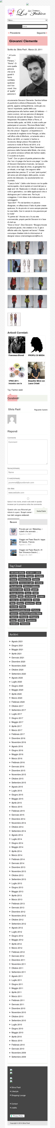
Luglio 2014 (17, 839)
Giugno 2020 (17, 685)
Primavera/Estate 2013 (20, 610)
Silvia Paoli (22, 49)
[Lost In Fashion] (27, 16)
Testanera (25, 623)
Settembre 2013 (19, 879)
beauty (21, 576)
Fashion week (17, 389)
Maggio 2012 (17, 939)
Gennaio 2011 (18, 1004)
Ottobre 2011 (17, 968)
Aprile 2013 (17, 895)
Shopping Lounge (18, 1095)
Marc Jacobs (26, 599)
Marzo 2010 (17, 1040)
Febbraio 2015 (18, 810)
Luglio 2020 (17, 681)
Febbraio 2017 (18, 734)
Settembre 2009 (19, 1056)
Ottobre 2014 (17, 826)
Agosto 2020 (17, 677)
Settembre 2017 (19, 709)
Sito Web (10, 488)
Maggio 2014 (17, 847)
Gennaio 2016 (18, 766)
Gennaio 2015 (18, 814)
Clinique (14, 582)
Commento (11, 437)
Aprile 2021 (17, 653)
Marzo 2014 (17, 855)
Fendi (27, 589)
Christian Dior (24, 579)
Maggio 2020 (17, 689)
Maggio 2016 (17, 754)
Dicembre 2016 (18, 738)
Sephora (14, 616)
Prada (22, 606)
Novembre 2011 (19, 964)
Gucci (28, 593)
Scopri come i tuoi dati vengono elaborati (19, 513)
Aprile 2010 (17, 1036)
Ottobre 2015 (17, 778)
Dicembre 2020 (18, 661)
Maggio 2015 (17, 798)
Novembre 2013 (19, 871)
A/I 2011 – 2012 (33, 572)
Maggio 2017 (17, 722)
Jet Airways (30, 596)
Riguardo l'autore (41, 409)
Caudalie (39, 576)
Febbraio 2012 (18, 951)
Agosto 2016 (17, 746)
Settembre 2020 (19, 673)
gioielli (34, 589)
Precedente (15, 32)
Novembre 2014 (19, 822)
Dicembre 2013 (18, 867)
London (41, 596)
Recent (13, 522)
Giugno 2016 (17, 750)
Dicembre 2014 (18, 818)
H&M (35, 593)
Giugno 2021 (17, 645)
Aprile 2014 (17, 851)
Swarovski (31, 620)
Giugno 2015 (17, 794)
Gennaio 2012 (18, 955)
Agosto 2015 (17, 786)
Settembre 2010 (19, 1020)
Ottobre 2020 (17, 669)
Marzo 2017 (17, 730)
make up (14, 599)
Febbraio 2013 (18, 903)
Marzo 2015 (17, 806)
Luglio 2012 (17, 931)
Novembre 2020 (19, 665)
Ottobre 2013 (17, 875)
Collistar (39, 582)
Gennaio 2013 (18, 907)
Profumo (35, 610)
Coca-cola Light (26, 582)
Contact (14, 1103)
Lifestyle (14, 1091)
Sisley (13, 620)
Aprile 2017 (17, 726)
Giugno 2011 (17, 984)
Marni (36, 599)
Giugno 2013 (17, 887)
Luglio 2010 (17, 1024)
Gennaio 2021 (18, 657)
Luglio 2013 (17, 883)
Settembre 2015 (19, 782)
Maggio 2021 (17, 649)
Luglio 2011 (17, 980)
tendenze (14, 623)
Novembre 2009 (19, 1052)
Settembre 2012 (19, 923)
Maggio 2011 (17, 988)
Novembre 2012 (19, 915)
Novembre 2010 (19, 1012)
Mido (13, 603)
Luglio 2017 (17, 713)
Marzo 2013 (17, 899)
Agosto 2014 (17, 834)
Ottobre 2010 (17, 1016)
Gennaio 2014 (18, 863)
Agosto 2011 (17, 976)
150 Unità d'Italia (17, 572)
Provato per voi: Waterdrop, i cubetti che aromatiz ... (30, 530)
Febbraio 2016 (18, 762)
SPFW (21, 620)
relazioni (14, 613)
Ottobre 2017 (17, 706)
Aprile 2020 (17, 693)
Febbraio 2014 (18, 859)
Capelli (30, 576)
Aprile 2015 (17, 802)
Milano (20, 603)
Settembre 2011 (19, 972)
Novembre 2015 (19, 774)
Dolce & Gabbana (31, 586)
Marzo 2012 (17, 947)
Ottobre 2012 (17, 919)
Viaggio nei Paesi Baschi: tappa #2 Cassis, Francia (32, 540)
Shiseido (23, 616)
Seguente (41, 32)
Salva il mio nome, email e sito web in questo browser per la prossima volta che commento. (24, 503)
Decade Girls (16, 586)
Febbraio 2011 (18, 1000)
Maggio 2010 (17, 1032)
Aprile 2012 (17, 943)
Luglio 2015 (17, 790)
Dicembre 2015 (18, 770)
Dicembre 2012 (18, 911)
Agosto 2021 (17, 641)
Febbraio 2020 (18, 701)
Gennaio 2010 (18, 1048)
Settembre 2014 (19, 830)
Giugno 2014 (17, 843)
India (21, 596)
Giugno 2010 (17, 1028)
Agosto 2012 (17, 927)
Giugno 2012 (17, 935)
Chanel (13, 579)
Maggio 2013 (17, 891)
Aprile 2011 (17, 992)
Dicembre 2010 (18, 1008)
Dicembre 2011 (18, 959)
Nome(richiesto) (13, 468)
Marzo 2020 (17, 697)
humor (13, 596)
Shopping (34, 616)
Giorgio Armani (17, 593)
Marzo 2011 (17, 996)
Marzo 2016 (17, 758)
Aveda (13, 576)
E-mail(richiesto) (13, 478)
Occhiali (14, 606)
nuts (38, 603)
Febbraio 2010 (18, 1044)
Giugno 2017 (17, 718)
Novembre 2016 (19, 742)
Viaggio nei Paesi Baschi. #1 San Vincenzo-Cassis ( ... (31, 551)
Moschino (30, 603)
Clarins (36, 579)
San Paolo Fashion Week (30, 613)
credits (14, 1107)
